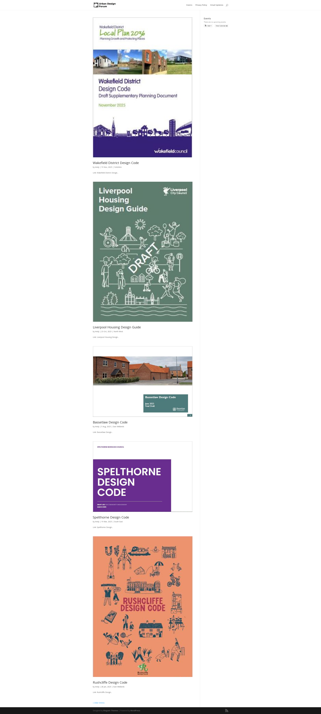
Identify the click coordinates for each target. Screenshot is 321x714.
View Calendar (221, 26)
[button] (208, 25)
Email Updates (216, 5)
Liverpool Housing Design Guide (117, 327)
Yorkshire (118, 167)
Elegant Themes (110, 710)
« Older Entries (99, 703)
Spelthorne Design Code (111, 517)
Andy (97, 167)
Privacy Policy (201, 5)
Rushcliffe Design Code (110, 682)
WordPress (135, 710)
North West (118, 331)
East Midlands (118, 426)
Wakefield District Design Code (116, 162)
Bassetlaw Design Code (110, 422)
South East (118, 521)
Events (189, 5)
